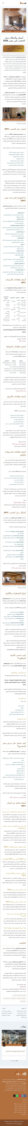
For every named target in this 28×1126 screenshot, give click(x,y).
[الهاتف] (14, 1096)
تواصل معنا (23, 1114)
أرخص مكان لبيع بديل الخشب (19, 995)
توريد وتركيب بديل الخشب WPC (18, 797)
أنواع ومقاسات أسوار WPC (19, 444)
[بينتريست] (20, 1096)
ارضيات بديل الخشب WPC (20, 1104)
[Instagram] (22, 1096)
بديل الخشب (6, 998)
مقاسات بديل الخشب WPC (19, 568)
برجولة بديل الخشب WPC (20, 1110)
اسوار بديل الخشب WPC (20, 1106)
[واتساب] (17, 1096)
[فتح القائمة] (3, 3)
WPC (16, 402)
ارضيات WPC (22, 341)
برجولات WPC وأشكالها (20, 502)
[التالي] (4, 1045)
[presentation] (14, 1038)
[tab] (15, 1060)
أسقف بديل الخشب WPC (20, 1112)
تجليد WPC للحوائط (21, 391)
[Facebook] (25, 1096)
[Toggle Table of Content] (8, 48)
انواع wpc (13, 998)
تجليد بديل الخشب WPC (20, 1108)
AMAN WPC (23, 987)
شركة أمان (23, 1001)
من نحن (24, 1102)
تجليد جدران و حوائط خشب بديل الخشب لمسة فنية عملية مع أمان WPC (21, 1013)
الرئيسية (24, 1100)
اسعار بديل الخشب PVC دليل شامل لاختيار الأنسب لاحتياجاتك (7, 1012)
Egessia (20, 1123)
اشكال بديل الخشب (21, 998)
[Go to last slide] (24, 1045)
